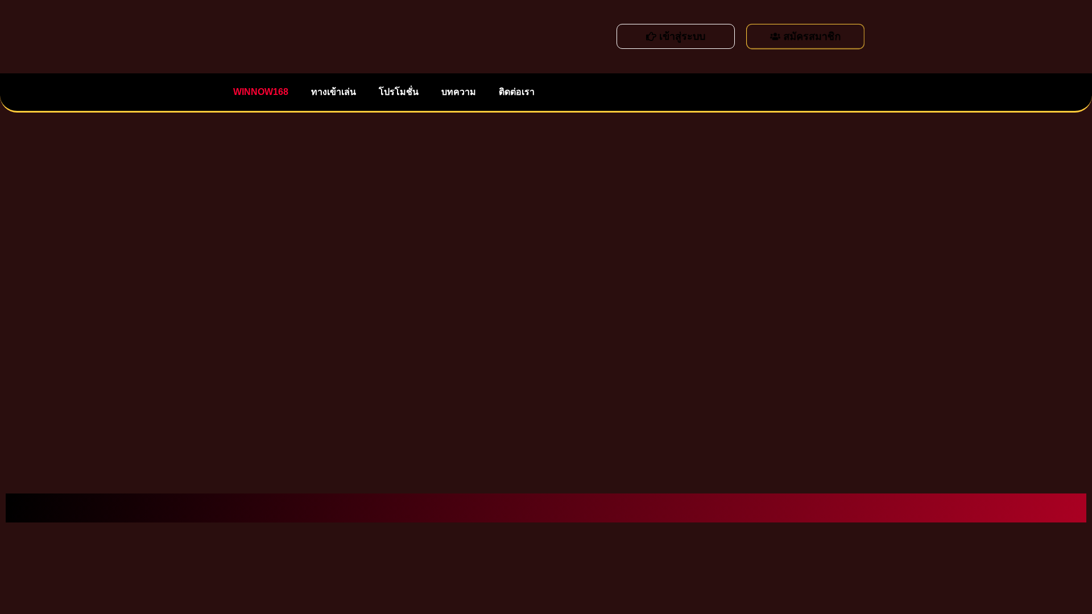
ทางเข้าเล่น (331, 92)
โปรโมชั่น (395, 92)
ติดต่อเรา (511, 92)
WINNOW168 (259, 92)
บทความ (454, 92)
